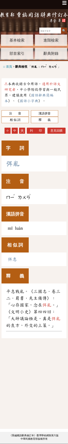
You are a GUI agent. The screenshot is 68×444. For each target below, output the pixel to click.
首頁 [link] (9, 66)
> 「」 (32, 66)
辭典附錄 (51, 53)
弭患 (12, 259)
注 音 (15, 113)
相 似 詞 (15, 119)
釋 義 (45, 119)
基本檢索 (17, 40)
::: (4, 66)
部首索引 (17, 53)
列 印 (36, 130)
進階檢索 (51, 40)
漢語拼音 (45, 113)
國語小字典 (28, 101)
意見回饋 (56, 130)
